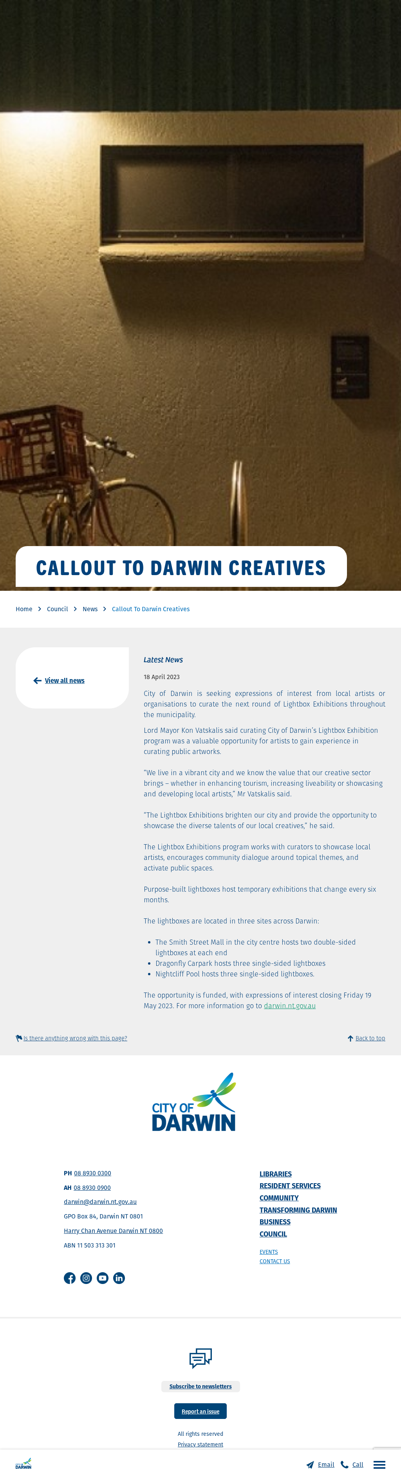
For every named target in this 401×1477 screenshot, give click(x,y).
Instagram (86, 1278)
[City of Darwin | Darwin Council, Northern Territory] (23, 1463)
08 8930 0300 (92, 1173)
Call (357, 1464)
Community (279, 1198)
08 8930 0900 (92, 1187)
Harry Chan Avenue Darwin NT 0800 (113, 1230)
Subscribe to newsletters (201, 1386)
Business (275, 1222)
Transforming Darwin (298, 1210)
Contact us (275, 1261)
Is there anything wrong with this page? (75, 1038)
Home (24, 609)
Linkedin (119, 1278)
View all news (65, 680)
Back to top (370, 1038)
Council (57, 609)
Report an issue (200, 1411)
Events (269, 1252)
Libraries (276, 1174)
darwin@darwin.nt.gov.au (100, 1201)
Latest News (163, 659)
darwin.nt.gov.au (290, 1006)
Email (326, 1464)
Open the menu (377, 1464)
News (90, 609)
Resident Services (290, 1186)
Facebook (70, 1278)
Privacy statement (200, 1444)
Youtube (102, 1278)
